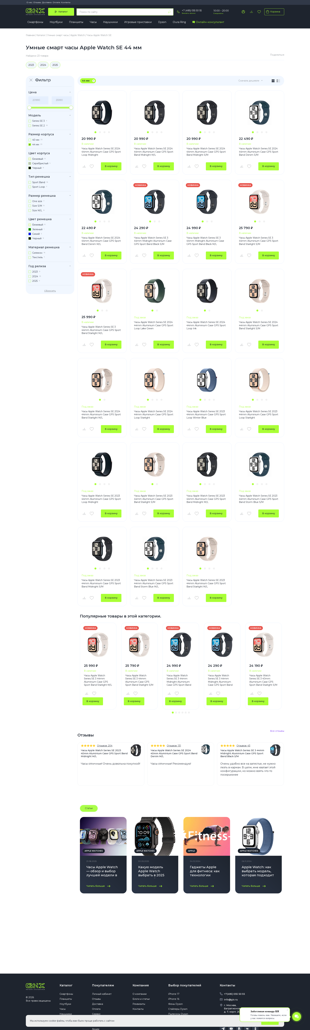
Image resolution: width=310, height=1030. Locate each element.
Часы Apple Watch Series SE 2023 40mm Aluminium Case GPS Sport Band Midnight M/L (104, 753)
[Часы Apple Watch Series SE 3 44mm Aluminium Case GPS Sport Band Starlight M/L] (102, 290)
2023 (31, 65)
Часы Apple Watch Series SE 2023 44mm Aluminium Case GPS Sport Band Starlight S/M (153, 499)
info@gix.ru (231, 999)
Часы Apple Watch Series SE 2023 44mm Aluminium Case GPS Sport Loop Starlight (258, 414)
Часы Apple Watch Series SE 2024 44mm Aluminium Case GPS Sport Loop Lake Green (153, 325)
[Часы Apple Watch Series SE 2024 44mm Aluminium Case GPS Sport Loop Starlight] (155, 380)
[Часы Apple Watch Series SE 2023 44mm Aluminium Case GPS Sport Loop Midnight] (102, 464)
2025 (55, 65)
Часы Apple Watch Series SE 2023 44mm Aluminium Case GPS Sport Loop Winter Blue (206, 414)
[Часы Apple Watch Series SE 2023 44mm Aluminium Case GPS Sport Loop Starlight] (259, 380)
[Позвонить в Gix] (178, 11)
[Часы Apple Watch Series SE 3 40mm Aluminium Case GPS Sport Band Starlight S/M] (263, 644)
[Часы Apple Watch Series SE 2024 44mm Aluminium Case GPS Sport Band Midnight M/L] (155, 112)
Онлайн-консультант (210, 22)
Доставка (47, 2)
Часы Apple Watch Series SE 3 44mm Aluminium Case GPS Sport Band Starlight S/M (258, 241)
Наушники (110, 22)
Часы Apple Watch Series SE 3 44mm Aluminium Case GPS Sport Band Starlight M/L (101, 330)
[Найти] (169, 12)
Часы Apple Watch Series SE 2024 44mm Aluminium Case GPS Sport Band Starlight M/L (101, 414)
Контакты (65, 2)
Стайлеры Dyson (177, 1009)
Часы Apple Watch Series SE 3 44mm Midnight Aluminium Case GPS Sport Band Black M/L (205, 241)
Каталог (66, 985)
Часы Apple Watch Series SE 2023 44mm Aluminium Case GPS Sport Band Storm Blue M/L (153, 583)
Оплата (56, 2)
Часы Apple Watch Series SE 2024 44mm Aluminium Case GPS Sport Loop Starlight (153, 414)
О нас (29, 2)
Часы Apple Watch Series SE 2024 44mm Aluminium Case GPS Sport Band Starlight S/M (258, 325)
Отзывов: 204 (104, 745)
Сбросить (50, 290)
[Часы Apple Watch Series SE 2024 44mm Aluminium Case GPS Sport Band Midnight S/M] (207, 112)
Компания (141, 985)
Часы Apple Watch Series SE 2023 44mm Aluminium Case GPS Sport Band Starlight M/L (206, 583)
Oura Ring (179, 22)
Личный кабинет (102, 993)
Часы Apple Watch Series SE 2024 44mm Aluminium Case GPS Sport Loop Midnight (101, 151)
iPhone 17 (173, 993)
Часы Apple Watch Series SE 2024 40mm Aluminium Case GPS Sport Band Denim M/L (174, 753)
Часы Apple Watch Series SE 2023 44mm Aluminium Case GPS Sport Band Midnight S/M (101, 583)
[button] (95, 132)
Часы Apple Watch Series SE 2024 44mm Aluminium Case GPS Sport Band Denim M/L (101, 241)
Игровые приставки (138, 22)
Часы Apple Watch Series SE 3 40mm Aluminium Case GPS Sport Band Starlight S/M (263, 680)
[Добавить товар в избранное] (92, 166)
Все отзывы (277, 731)
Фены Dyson (175, 1004)
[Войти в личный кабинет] (243, 12)
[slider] (29, 108)
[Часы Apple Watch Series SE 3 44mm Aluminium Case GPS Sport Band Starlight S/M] (259, 201)
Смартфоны (35, 22)
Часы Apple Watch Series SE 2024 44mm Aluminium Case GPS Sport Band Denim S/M (258, 151)
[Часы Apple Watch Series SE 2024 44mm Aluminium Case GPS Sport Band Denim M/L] (102, 201)
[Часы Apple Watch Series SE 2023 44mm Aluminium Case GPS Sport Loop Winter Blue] (207, 380)
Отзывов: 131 (174, 745)
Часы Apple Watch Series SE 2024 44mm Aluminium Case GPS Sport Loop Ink (206, 325)
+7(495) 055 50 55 (234, 993)
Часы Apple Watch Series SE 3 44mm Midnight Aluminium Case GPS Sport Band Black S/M (153, 241)
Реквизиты (139, 1004)
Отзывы (37, 2)
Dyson (162, 22)
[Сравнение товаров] (251, 12)
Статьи (89, 808)
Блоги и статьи (141, 999)
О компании (140, 993)
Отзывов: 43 (243, 745)
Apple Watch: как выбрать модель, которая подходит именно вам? (258, 871)
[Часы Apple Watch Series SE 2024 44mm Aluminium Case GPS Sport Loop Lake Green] (155, 290)
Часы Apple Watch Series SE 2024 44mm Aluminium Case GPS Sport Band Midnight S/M (206, 151)
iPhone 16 (173, 999)
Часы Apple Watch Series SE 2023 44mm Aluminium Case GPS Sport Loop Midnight (101, 499)
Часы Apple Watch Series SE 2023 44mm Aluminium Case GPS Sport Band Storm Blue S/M (258, 499)
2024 (43, 65)
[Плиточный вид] (273, 80)
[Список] (278, 80)
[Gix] (35, 11)
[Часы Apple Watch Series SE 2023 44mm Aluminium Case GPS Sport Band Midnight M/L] (207, 464)
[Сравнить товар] (84, 166)
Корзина (275, 11)
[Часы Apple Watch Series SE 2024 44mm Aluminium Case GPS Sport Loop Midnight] (102, 112)
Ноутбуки (56, 22)
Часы (93, 22)
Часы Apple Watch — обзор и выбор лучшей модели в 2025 (102, 871)
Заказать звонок (189, 13)
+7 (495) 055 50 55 (192, 10)
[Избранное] (259, 12)
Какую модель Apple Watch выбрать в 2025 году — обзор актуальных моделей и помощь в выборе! (155, 871)
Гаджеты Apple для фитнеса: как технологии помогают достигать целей (205, 871)
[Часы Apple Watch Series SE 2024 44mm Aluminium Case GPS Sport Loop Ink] (207, 290)
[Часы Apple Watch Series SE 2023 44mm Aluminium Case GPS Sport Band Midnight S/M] (102, 548)
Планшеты (76, 22)
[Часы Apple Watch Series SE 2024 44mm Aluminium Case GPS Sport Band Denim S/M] (259, 112)
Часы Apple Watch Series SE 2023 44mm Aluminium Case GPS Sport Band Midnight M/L (206, 499)
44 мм (85, 80)
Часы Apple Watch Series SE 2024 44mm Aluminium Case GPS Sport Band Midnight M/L (153, 151)
